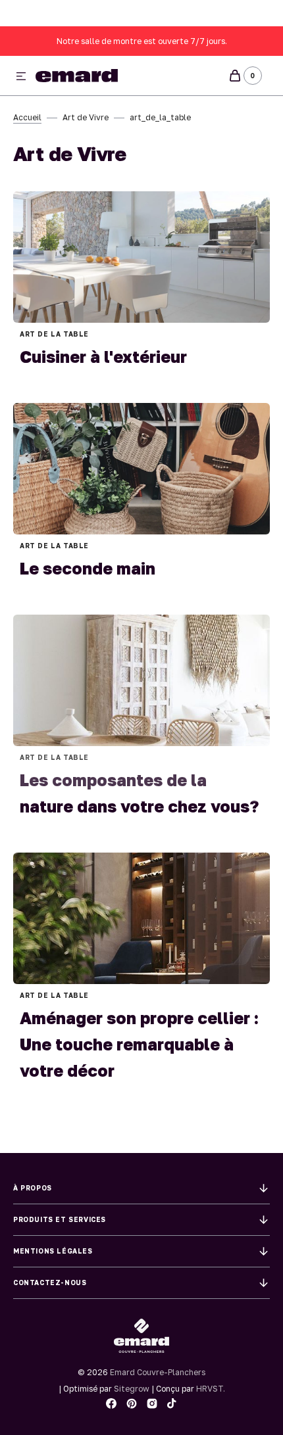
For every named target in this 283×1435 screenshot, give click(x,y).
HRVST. (210, 1389)
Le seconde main (87, 568)
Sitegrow (131, 1389)
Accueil (27, 117)
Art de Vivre (86, 117)
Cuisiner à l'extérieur (103, 356)
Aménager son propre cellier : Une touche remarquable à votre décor (139, 1044)
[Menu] (21, 76)
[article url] (141, 257)
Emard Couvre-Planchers (157, 1372)
